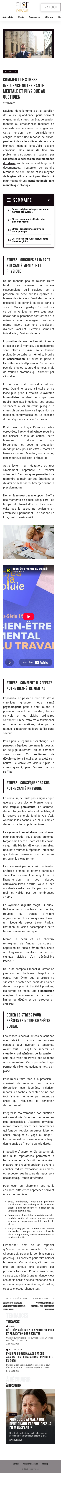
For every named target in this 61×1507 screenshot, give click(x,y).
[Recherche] (46, 7)
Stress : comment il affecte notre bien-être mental (28, 220)
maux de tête (36, 150)
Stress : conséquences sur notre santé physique (28, 230)
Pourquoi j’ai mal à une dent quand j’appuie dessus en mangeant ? (30, 1424)
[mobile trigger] (5, 7)
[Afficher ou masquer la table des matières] (41, 200)
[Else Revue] (22, 7)
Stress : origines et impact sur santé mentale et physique (30, 210)
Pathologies (16, 1350)
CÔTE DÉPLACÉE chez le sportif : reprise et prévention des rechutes (30, 1332)
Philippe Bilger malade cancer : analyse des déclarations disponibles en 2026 (29, 1357)
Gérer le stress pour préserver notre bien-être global (30, 240)
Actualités (10, 71)
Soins (12, 1326)
